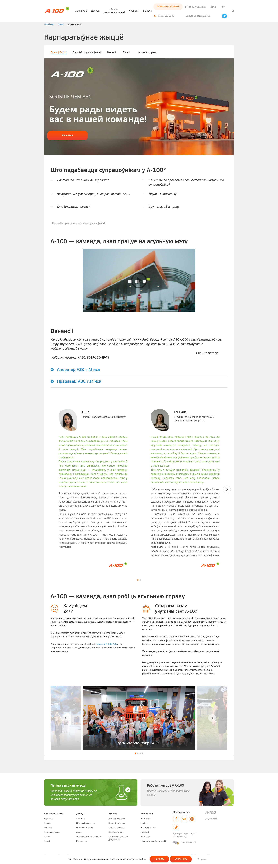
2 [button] (140, 580)
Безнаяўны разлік (116, 819)
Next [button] (227, 489)
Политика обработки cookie (154, 841)
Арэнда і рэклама (116, 828)
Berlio (213, 7)
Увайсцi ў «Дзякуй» (196, 7)
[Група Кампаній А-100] (219, 812)
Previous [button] (66, 718)
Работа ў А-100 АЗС (106, 644)
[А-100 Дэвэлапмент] (219, 819)
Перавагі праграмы (85, 823)
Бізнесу (147, 11)
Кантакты (145, 837)
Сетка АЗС (81, 11)
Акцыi (47, 841)
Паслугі (47, 837)
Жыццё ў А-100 (148, 828)
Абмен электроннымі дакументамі (118, 838)
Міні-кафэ (48, 828)
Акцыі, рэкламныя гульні (114, 11)
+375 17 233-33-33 (165, 16)
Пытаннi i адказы (84, 828)
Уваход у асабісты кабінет (88, 837)
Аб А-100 (145, 819)
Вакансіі (111, 52)
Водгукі (127, 52)
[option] (139, 107)
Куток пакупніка (52, 832)
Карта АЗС (49, 819)
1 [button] (138, 580)
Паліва (47, 823)
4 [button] (142, 753)
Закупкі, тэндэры (116, 823)
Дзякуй (95, 11)
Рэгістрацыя (82, 841)
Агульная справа (147, 52)
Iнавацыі (145, 832)
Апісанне (80, 819)
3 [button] (140, 753)
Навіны (144, 823)
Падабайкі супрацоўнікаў (87, 52)
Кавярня (134, 11)
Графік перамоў (115, 832)
